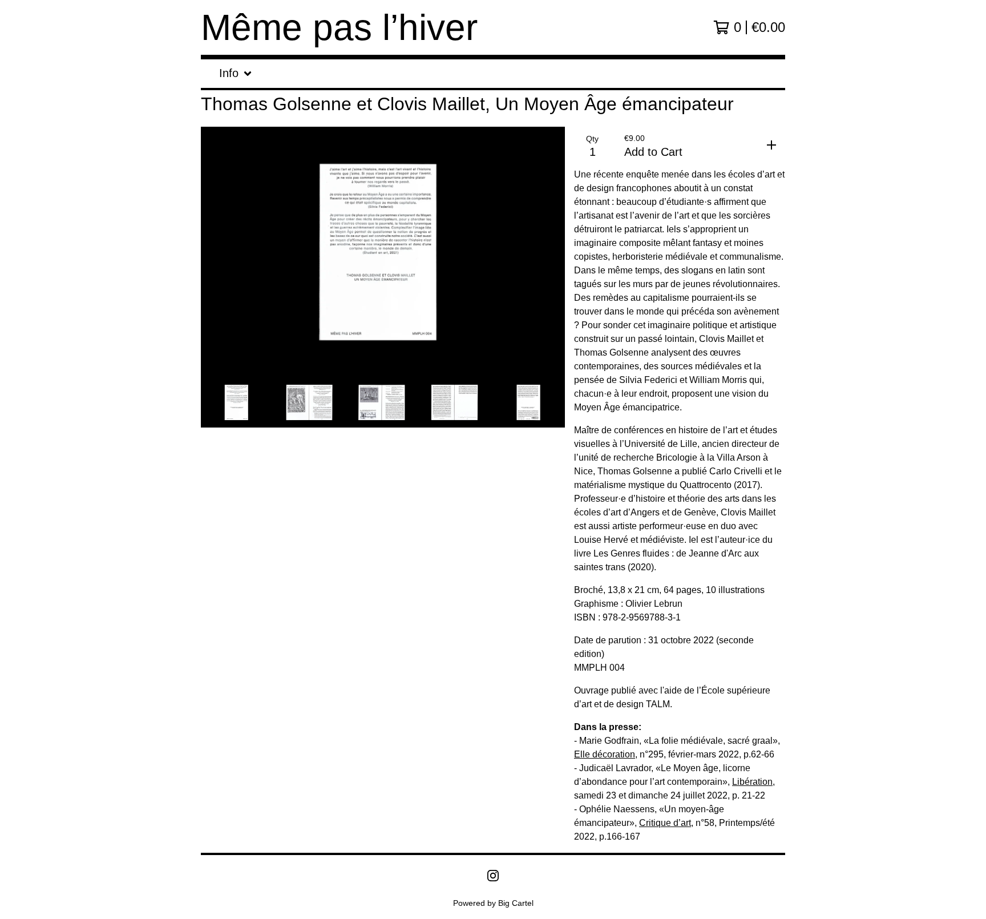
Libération (752, 782)
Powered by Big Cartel (493, 903)
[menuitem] (235, 73)
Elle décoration (604, 754)
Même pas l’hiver (339, 27)
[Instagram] (493, 875)
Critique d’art (665, 823)
